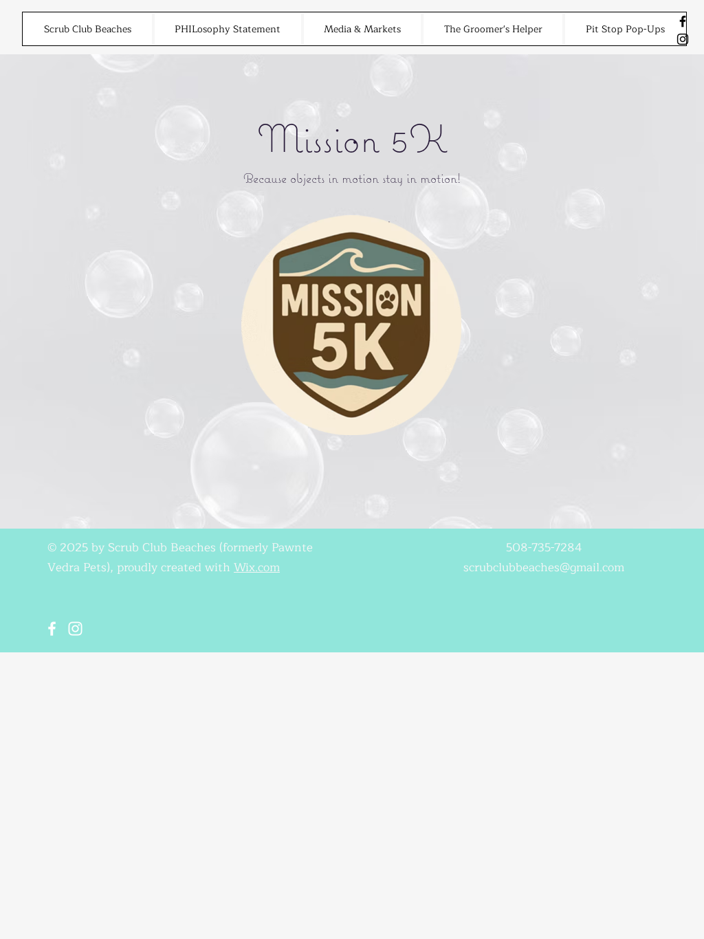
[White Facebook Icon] (52, 628)
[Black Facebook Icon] (682, 21)
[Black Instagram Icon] (682, 39)
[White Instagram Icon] (75, 628)
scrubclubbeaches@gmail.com (543, 567)
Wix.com (257, 567)
